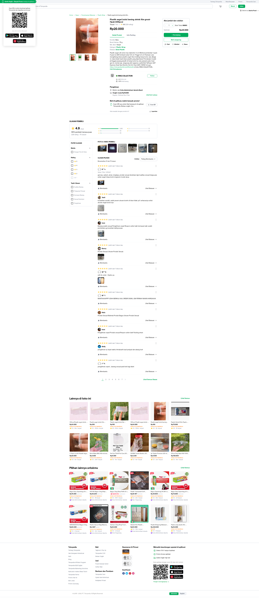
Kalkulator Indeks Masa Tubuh (77, 571)
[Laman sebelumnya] (99, 379)
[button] (249, 11)
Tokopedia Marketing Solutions (78, 568)
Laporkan (154, 111)
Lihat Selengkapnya (116, 69)
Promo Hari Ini (72, 577)
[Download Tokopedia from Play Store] (176, 567)
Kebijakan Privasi (100, 580)
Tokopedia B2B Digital (75, 565)
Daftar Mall (98, 567)
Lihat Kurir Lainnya (151, 95)
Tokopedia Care (251, 1)
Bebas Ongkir (99, 556)
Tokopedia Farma (73, 574)
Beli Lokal (71, 580)
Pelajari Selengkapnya (160, 582)
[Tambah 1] (172, 25)
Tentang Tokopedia (216, 1)
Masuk (233, 6)
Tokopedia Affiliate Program (77, 562)
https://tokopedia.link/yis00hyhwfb (122, 67)
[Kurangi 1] (165, 25)
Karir (69, 556)
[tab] (117, 35)
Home (71, 15)
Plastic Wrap (101, 15)
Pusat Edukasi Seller (101, 564)
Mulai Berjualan (230, 1)
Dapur (77, 15)
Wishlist (176, 44)
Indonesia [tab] (174, 593)
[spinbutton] (169, 25)
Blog (69, 559)
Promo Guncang (73, 583)
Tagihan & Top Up (100, 550)
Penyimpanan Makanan (88, 15)
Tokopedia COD (100, 553)
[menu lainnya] (156, 166)
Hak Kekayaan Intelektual (76, 553)
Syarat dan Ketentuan (102, 577)
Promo (240, 1)
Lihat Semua (185, 398)
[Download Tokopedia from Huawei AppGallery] (176, 577)
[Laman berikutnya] (125, 379)
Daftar (242, 6)
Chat (168, 44)
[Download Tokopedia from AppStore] (176, 572)
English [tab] (182, 593)
